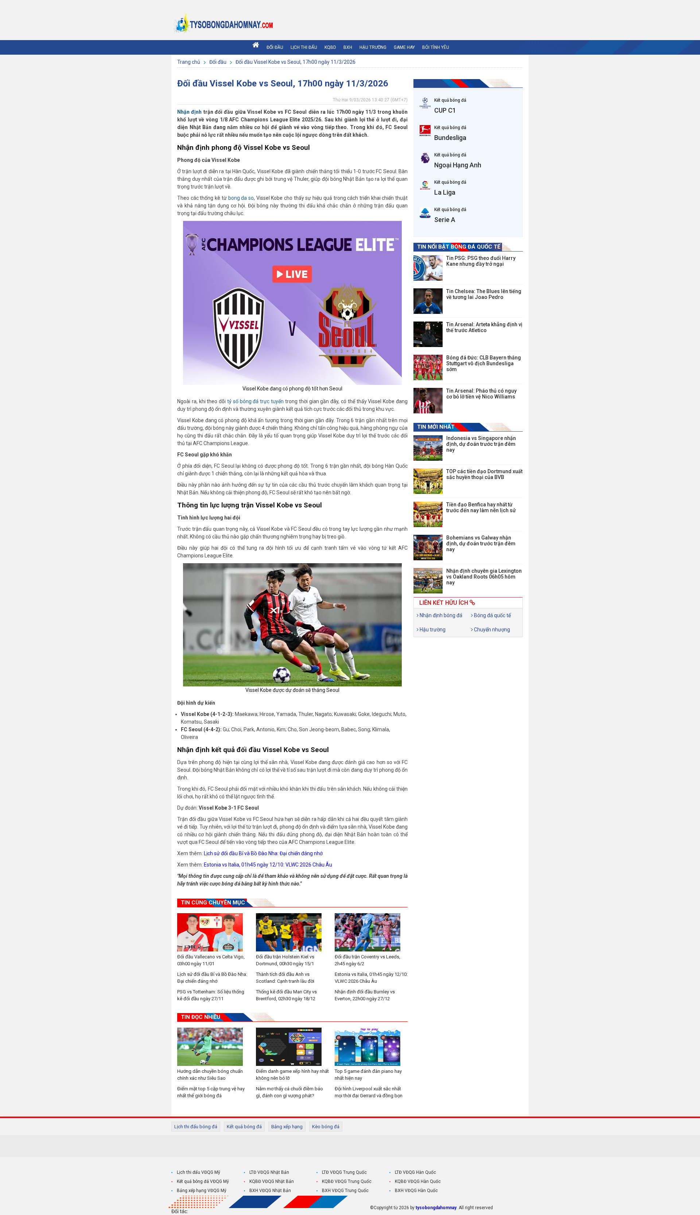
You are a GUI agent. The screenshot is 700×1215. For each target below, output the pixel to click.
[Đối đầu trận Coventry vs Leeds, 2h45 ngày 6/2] (371, 932)
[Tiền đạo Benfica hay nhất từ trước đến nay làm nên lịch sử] (428, 514)
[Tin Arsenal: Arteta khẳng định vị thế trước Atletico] (428, 334)
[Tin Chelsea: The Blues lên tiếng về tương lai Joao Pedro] (428, 301)
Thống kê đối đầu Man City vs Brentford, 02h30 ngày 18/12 (286, 995)
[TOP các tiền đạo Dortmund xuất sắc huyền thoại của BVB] (428, 481)
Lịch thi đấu (304, 47)
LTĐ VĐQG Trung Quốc (344, 1172)
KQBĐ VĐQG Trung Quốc (347, 1181)
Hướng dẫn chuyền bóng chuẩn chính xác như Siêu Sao (210, 1074)
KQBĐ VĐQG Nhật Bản (271, 1181)
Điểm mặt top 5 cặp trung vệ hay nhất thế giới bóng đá (211, 1092)
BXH (347, 47)
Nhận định (189, 112)
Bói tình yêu (435, 47)
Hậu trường (372, 47)
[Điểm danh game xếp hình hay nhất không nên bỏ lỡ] (292, 1047)
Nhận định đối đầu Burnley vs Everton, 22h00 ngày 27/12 (365, 995)
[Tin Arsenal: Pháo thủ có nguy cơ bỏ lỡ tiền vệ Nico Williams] (428, 400)
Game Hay (404, 47)
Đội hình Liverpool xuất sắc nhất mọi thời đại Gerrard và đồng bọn (368, 1092)
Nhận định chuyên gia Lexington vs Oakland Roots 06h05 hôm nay (484, 576)
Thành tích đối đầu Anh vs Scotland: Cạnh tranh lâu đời (285, 977)
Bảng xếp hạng (287, 1126)
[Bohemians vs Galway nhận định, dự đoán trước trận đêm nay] (428, 547)
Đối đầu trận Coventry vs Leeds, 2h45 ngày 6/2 (367, 960)
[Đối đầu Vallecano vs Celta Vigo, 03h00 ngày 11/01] (213, 932)
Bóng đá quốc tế (492, 615)
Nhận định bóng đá (440, 615)
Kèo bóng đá (325, 1126)
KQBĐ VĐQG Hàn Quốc (418, 1181)
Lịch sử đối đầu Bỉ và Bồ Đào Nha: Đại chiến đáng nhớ (263, 853)
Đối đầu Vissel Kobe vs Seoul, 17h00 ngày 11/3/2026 (295, 62)
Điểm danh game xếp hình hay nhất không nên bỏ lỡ (292, 1074)
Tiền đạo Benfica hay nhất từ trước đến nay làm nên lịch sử (481, 507)
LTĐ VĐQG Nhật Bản (269, 1172)
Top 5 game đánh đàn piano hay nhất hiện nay (368, 1074)
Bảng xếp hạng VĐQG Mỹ (201, 1190)
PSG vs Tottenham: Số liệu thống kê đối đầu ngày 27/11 (210, 995)
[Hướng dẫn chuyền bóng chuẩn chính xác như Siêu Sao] (213, 1047)
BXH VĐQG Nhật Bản (270, 1190)
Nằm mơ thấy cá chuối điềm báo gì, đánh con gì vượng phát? (289, 1092)
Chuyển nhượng (491, 629)
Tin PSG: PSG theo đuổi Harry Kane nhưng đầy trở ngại (481, 261)
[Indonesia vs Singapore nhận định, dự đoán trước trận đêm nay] (428, 448)
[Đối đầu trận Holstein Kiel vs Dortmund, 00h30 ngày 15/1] (292, 932)
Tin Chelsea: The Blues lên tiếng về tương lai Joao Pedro (483, 294)
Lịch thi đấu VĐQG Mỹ (198, 1172)
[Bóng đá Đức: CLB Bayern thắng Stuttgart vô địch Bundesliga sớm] (428, 367)
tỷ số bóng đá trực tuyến (255, 401)
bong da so (241, 198)
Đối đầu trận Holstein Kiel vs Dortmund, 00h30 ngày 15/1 (285, 960)
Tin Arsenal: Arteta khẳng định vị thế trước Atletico (484, 327)
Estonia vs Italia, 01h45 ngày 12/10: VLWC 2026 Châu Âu (268, 865)
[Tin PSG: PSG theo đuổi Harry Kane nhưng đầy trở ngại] (428, 268)
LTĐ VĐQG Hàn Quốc (415, 1172)
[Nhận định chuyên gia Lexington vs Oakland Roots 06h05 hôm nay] (428, 580)
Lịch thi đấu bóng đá (195, 1126)
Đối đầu (275, 47)
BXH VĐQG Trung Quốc (345, 1190)
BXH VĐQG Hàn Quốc (416, 1190)
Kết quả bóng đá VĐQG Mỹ (203, 1181)
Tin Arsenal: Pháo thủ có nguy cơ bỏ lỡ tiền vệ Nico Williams (481, 394)
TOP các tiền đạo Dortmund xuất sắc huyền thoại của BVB (484, 474)
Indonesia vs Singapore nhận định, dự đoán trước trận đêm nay (481, 444)
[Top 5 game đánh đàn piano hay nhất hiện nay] (371, 1047)
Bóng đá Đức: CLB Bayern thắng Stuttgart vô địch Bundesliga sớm (483, 363)
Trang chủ (189, 62)
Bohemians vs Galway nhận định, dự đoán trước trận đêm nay (481, 543)
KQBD (330, 47)
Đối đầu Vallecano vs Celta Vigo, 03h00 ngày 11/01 (211, 960)
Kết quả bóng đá (244, 1126)
